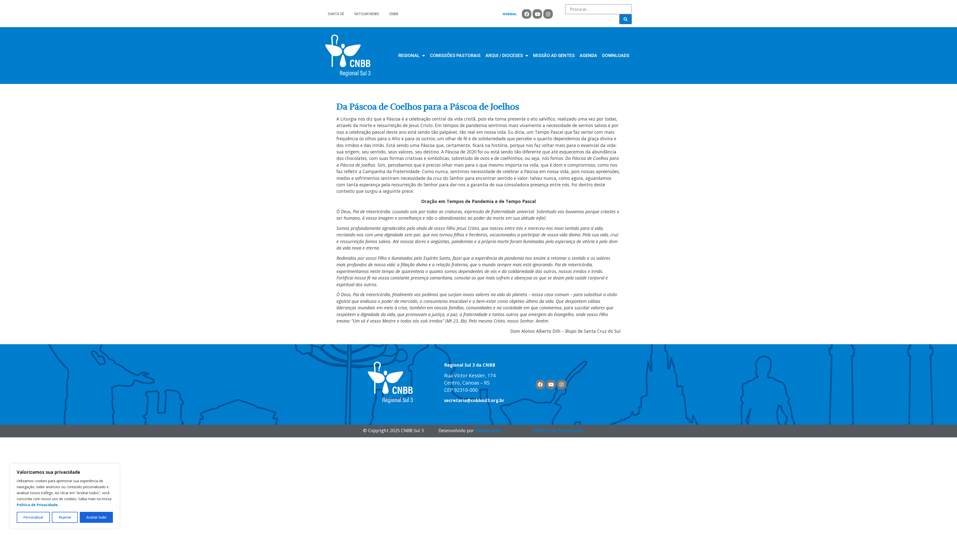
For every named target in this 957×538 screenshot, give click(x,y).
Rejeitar (65, 517)
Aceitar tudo (96, 517)
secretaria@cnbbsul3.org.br (474, 400)
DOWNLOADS (615, 55)
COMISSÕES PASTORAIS (455, 55)
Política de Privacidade (558, 430)
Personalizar (33, 517)
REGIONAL (409, 55)
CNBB (393, 14)
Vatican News (366, 14)
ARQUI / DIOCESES (504, 55)
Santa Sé (336, 14)
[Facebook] (526, 14)
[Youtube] (537, 14)
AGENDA (588, 55)
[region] (65, 496)
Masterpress (488, 430)
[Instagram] (548, 14)
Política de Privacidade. (38, 504)
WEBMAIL (510, 14)
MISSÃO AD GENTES (554, 55)
